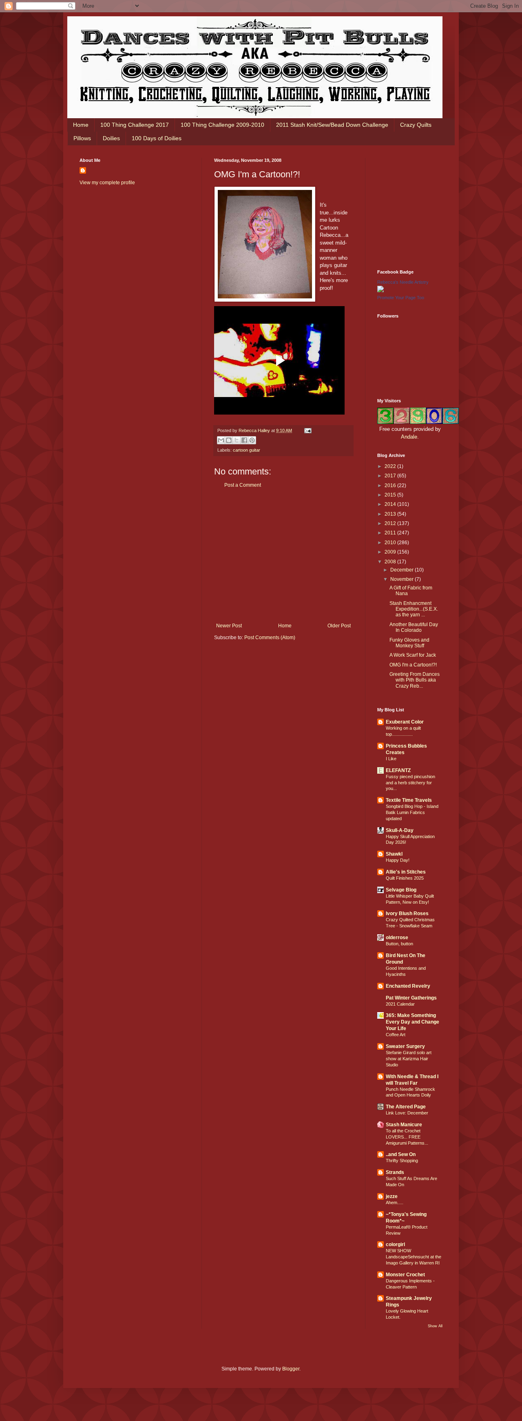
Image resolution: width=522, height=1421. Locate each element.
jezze (392, 1196)
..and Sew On (401, 1154)
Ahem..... (394, 1202)
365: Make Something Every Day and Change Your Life (412, 1022)
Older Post (339, 626)
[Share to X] (236, 440)
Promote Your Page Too (400, 297)
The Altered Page (406, 1107)
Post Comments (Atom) (269, 637)
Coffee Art (395, 1034)
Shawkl (394, 854)
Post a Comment (242, 485)
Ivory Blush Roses (407, 913)
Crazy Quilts (415, 124)
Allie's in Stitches (406, 872)
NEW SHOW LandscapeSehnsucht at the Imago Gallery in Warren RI (413, 1256)
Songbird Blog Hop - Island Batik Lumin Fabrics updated (412, 812)
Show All (435, 1326)
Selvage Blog (401, 890)
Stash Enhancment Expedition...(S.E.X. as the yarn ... (413, 609)
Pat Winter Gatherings (411, 998)
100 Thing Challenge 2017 (134, 124)
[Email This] (221, 440)
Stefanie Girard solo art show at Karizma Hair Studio (408, 1058)
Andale (409, 437)
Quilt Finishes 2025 (405, 878)
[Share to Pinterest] (252, 440)
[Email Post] (307, 430)
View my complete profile (107, 182)
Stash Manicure (404, 1125)
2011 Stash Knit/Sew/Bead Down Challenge (332, 124)
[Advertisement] (283, 556)
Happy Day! (397, 860)
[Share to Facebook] (244, 440)
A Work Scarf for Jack (412, 655)
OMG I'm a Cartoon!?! (413, 665)
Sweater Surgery (405, 1046)
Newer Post (229, 626)
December (402, 570)
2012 (391, 523)
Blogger (290, 1369)
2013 (391, 514)
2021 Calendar (400, 1004)
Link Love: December (407, 1112)
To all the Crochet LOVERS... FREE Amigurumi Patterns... (407, 1136)
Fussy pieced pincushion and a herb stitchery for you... (410, 782)
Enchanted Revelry (408, 986)
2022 (391, 466)
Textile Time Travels (409, 800)
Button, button (399, 943)
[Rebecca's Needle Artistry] (380, 290)
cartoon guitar (246, 450)
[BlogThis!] (229, 440)
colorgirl (395, 1244)
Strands (395, 1172)
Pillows (82, 138)
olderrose (397, 937)
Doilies (111, 138)
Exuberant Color (405, 722)
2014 (391, 504)
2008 (391, 562)
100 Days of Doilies (156, 138)
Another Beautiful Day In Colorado (413, 627)
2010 (391, 542)
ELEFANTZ (398, 770)
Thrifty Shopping (402, 1160)
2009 (391, 552)
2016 (391, 485)
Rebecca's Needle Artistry (403, 282)
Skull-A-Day (400, 830)
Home (80, 124)
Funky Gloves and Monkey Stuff (409, 643)
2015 (391, 495)
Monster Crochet (405, 1275)
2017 (391, 476)
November (402, 579)
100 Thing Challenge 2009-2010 (222, 124)
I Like (391, 758)
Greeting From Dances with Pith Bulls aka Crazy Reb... (414, 680)
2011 (391, 533)
